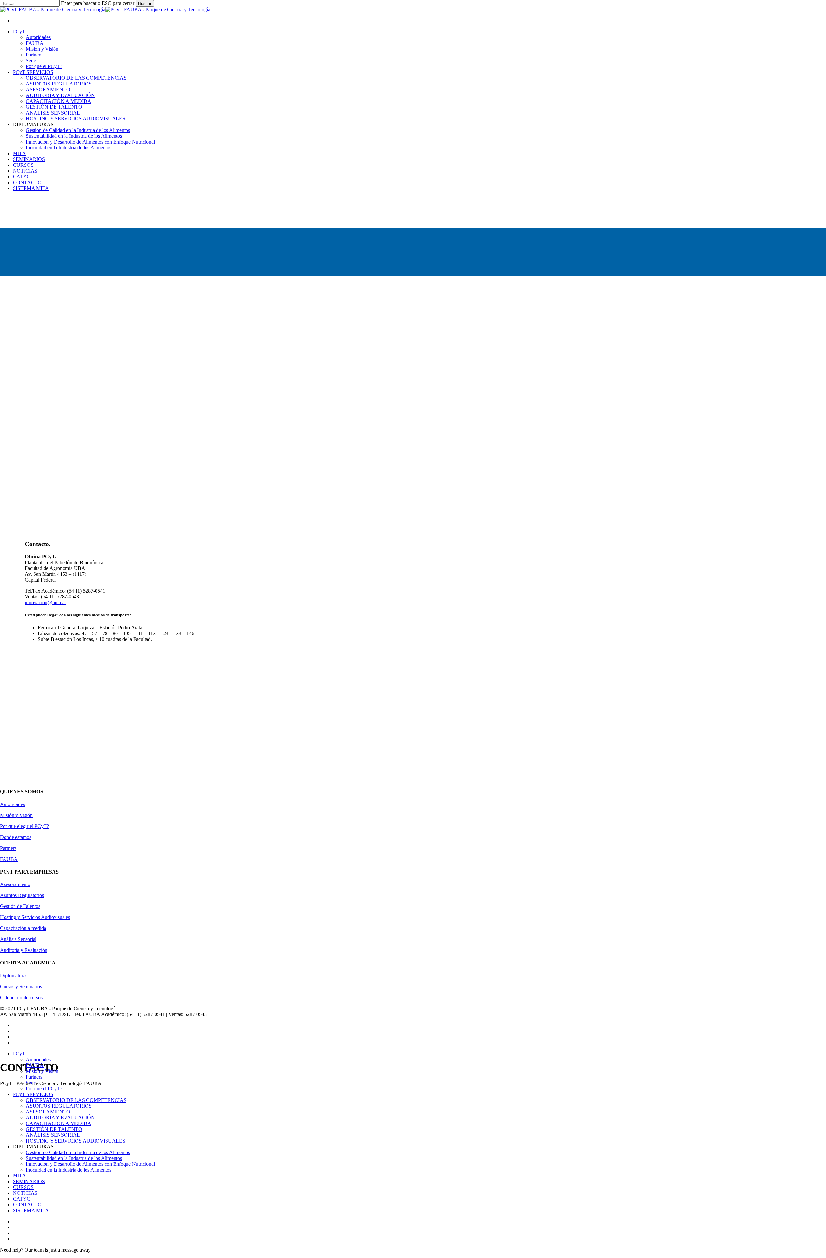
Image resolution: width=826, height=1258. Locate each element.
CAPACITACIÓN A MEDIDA (58, 1123)
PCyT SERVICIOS (33, 1094)
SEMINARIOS (29, 1181)
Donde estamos (15, 837)
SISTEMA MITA (31, 1210)
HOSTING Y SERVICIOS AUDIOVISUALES (75, 1140)
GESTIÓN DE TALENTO (54, 1129)
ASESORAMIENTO (48, 1111)
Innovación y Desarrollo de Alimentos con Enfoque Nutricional (90, 1164)
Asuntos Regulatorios (22, 895)
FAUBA (9, 859)
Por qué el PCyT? (44, 1088)
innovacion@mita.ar (45, 602)
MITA (19, 1175)
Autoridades (12, 804)
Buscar (144, 3)
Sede (31, 1082)
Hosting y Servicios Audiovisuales (35, 917)
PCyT (19, 1053)
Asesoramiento (15, 884)
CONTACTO (27, 1204)
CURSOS (23, 1187)
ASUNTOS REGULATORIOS (59, 1106)
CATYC (21, 1199)
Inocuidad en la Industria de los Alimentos (68, 1170)
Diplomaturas (13, 975)
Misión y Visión (16, 815)
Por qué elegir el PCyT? (24, 826)
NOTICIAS (25, 1193)
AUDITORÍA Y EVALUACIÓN (60, 1117)
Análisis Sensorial (18, 939)
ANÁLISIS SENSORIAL (53, 1135)
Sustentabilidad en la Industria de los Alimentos (74, 1158)
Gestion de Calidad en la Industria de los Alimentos (78, 1152)
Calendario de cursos (21, 997)
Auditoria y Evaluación (23, 950)
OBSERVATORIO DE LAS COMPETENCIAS (76, 1100)
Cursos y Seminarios (21, 986)
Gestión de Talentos (20, 906)
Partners (8, 848)
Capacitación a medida (23, 928)
